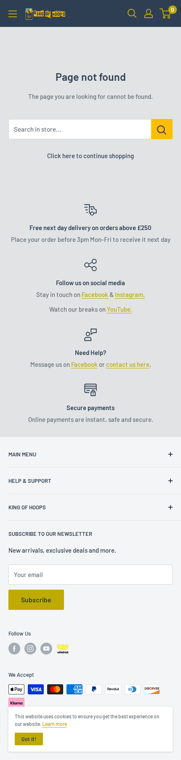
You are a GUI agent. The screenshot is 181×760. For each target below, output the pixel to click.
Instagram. (130, 294)
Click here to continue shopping (90, 155)
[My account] (148, 13)
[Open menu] (12, 14)
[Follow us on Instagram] (30, 648)
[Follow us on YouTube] (46, 648)
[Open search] (132, 13)
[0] (165, 13)
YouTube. (119, 309)
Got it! (28, 739)
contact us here (127, 364)
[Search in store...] (162, 129)
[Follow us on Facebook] (14, 648)
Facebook (95, 294)
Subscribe (36, 600)
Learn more (54, 724)
